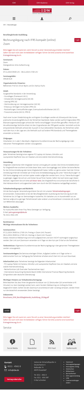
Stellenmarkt (71, 348)
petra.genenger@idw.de (18, 212)
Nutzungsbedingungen (73, 364)
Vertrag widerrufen (14, 379)
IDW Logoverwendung (73, 376)
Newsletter (32, 348)
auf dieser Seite (35, 181)
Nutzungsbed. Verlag (72, 366)
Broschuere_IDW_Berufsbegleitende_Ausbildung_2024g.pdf (26, 297)
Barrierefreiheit (71, 373)
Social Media (12, 348)
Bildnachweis (70, 371)
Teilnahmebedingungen (61, 191)
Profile (42, 18)
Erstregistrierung (9, 55)
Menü (14, 18)
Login (77, 40)
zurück (6, 311)
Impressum (69, 362)
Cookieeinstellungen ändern (72, 382)
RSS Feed (52, 348)
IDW (4, 25)
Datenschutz (70, 369)
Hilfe (67, 378)
